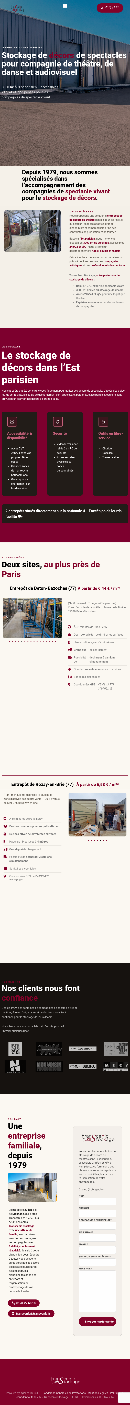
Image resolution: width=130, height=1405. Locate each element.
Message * (86, 1269)
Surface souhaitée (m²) (95, 1257)
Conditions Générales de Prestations (64, 1393)
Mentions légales (98, 1393)
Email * (83, 1244)
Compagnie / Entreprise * (96, 1220)
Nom (81, 1196)
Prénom (84, 1208)
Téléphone (86, 1232)
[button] (65, 6)
